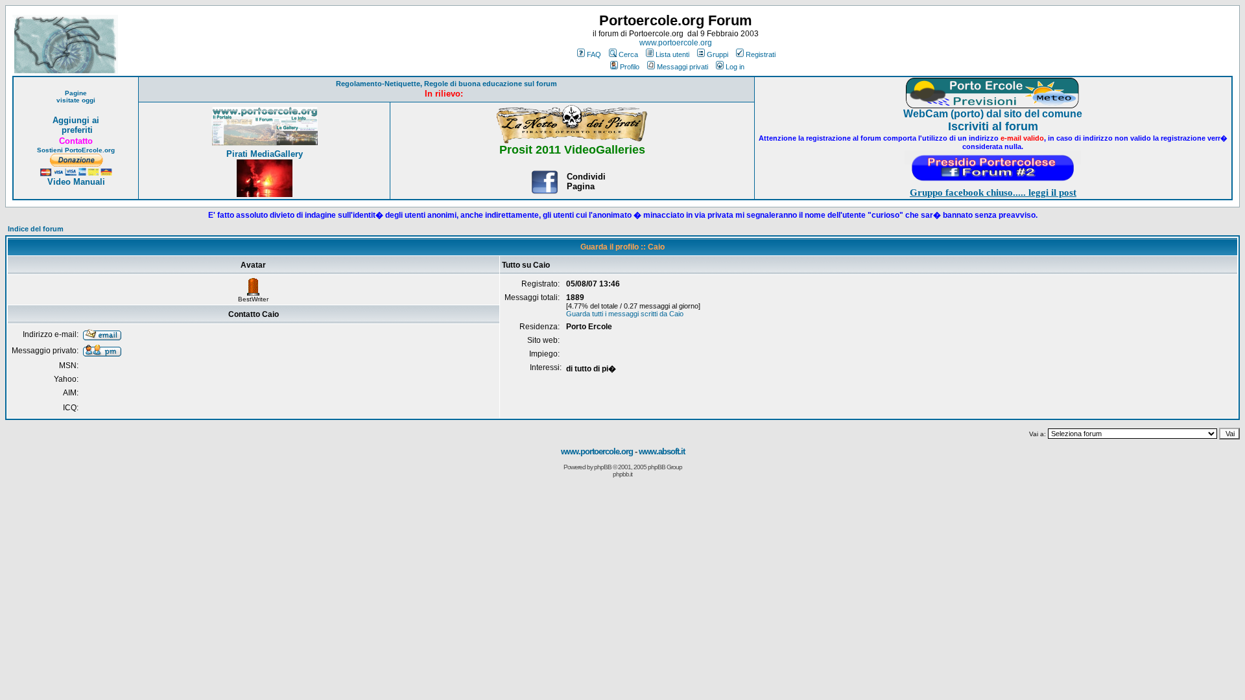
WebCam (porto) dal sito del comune (992, 113)
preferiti (76, 130)
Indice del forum (36, 229)
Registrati (761, 54)
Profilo (629, 67)
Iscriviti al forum (993, 126)
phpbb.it (622, 474)
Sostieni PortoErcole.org (76, 150)
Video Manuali (76, 182)
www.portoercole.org (675, 42)
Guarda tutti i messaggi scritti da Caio (624, 314)
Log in (735, 67)
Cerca (628, 54)
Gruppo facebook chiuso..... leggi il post (993, 192)
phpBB (602, 467)
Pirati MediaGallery (264, 154)
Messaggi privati (682, 67)
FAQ (594, 54)
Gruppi (717, 54)
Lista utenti (672, 54)
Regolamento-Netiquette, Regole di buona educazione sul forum (446, 84)
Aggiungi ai (76, 120)
